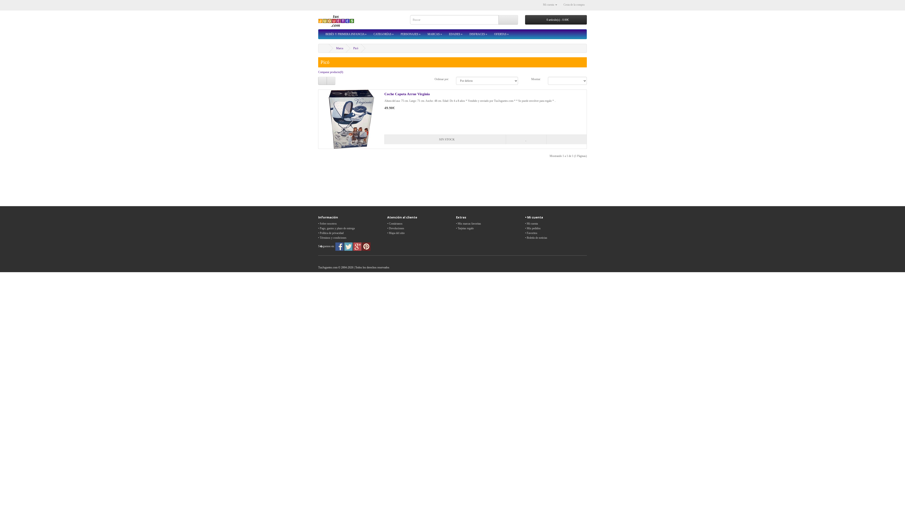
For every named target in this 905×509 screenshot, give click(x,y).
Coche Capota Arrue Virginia (407, 94)
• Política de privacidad (331, 233)
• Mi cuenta (531, 223)
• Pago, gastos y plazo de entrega (336, 228)
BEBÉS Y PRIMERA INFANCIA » (345, 34)
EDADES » (455, 34)
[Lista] (322, 81)
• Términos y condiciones (332, 237)
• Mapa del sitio (396, 233)
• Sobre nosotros (327, 223)
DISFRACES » (478, 34)
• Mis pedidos (533, 228)
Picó (355, 48)
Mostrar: (536, 79)
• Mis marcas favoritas (468, 223)
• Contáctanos (395, 223)
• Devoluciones (395, 228)
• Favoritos (531, 233)
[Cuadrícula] (331, 81)
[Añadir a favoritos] (526, 139)
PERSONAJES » (410, 34)
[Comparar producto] (566, 139)
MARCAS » (435, 34)
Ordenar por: (442, 79)
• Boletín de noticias (536, 237)
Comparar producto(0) (330, 72)
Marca (339, 48)
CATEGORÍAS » (384, 34)
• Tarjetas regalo (465, 228)
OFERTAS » (501, 34)
